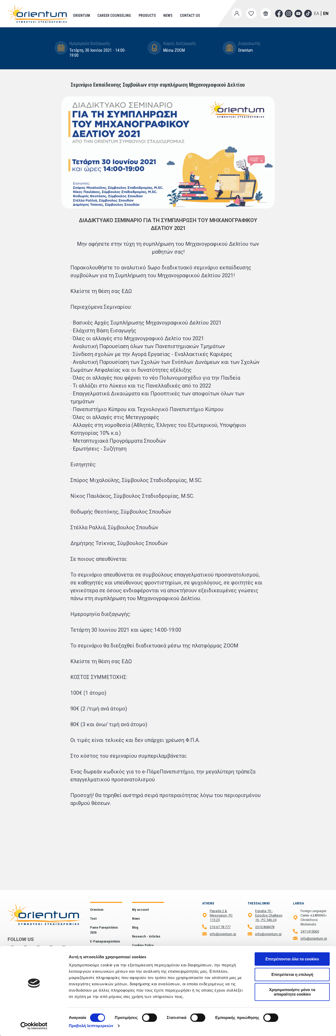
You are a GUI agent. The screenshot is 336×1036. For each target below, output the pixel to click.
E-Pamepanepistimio (105, 941)
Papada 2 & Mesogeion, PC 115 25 (221, 915)
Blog (135, 927)
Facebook (279, 13)
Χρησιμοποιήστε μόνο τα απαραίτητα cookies (292, 991)
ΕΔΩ (127, 291)
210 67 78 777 (220, 927)
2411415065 (310, 931)
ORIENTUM (81, 15)
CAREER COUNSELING (114, 15)
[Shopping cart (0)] (265, 13)
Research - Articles (146, 936)
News (167, 15)
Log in (235, 25)
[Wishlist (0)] (251, 13)
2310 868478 (264, 927)
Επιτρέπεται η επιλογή (292, 974)
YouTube (298, 13)
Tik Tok (308, 13)
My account (140, 910)
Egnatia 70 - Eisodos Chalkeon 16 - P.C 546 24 (268, 915)
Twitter (288, 13)
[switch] (149, 1017)
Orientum (96, 910)
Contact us (190, 15)
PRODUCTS (147, 15)
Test (93, 918)
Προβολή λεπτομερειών (91, 1025)
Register (236, 22)
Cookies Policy (143, 945)
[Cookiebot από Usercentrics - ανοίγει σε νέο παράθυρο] (34, 1026)
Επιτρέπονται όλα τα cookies (292, 959)
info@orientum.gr (223, 934)
